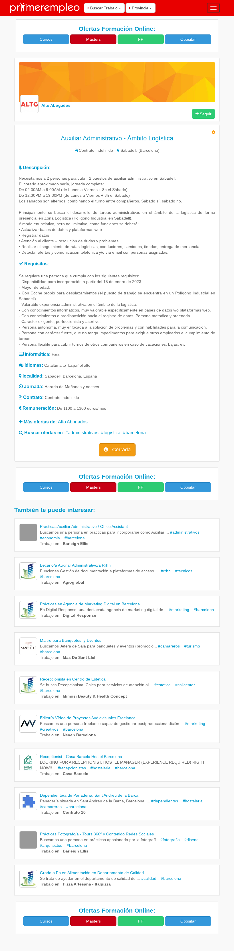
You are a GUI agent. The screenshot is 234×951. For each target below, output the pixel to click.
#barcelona (134, 432)
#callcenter (183, 684)
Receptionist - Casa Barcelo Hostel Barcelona (81, 756)
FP (140, 39)
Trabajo (47, 543)
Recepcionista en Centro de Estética (73, 679)
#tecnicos (182, 571)
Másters (93, 39)
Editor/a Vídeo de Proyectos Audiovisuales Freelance (88, 718)
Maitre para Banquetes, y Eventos (70, 640)
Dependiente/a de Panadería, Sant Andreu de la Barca (89, 795)
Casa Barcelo (75, 773)
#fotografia (170, 839)
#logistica (110, 432)
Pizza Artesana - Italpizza (87, 884)
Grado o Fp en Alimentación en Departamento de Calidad (92, 872)
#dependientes (164, 801)
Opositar (188, 39)
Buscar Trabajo (104, 8)
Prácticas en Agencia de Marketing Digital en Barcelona (90, 604)
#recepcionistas (72, 768)
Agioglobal (73, 582)
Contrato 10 (74, 812)
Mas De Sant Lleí (79, 657)
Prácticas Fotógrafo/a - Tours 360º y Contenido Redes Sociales (97, 834)
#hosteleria (98, 768)
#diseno (190, 839)
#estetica (162, 684)
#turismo (190, 646)
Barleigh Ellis (75, 543)
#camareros (169, 646)
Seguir (205, 114)
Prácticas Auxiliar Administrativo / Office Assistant (84, 526)
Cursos (46, 39)
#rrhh (166, 571)
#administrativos (81, 432)
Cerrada (121, 449)
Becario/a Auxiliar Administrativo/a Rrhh (75, 565)
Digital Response (79, 615)
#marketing (179, 609)
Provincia (140, 8)
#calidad (148, 878)
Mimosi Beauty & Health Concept (95, 696)
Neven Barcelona (79, 735)
